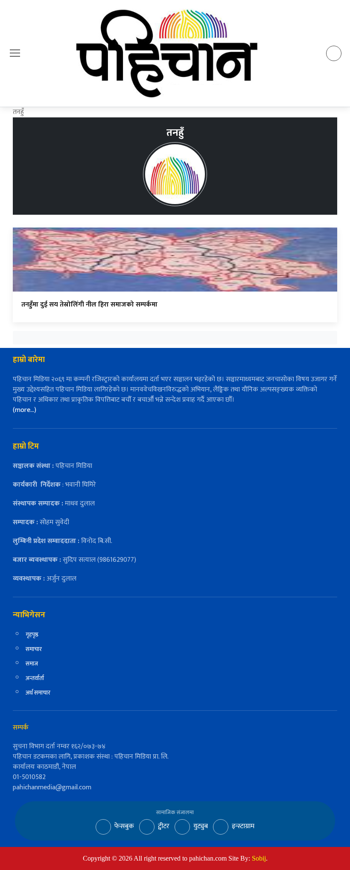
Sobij (259, 858)
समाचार (34, 649)
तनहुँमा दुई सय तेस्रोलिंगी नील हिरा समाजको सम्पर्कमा (89, 304)
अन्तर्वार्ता (35, 678)
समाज (32, 663)
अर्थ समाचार (38, 692)
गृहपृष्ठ (32, 634)
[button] (15, 53)
